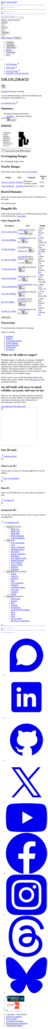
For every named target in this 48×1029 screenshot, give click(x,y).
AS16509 (21, 238)
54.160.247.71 (7, 311)
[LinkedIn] (26, 697)
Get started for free (8, 103)
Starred (10, 38)
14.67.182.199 (7, 294)
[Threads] (26, 936)
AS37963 (21, 257)
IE (45, 242)
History (4, 38)
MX (44, 282)
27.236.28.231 (7, 269)
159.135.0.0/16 (31, 172)
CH (39, 305)
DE (39, 254)
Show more (6, 317)
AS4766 (21, 267)
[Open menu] (2, 59)
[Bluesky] (26, 975)
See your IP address (11, 478)
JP (45, 289)
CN (39, 263)
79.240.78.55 (6, 249)
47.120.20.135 (7, 260)
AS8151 (21, 276)
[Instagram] (26, 895)
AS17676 (21, 285)
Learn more (21, 216)
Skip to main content (9, 2)
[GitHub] (26, 740)
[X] (26, 782)
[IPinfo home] (24, 10)
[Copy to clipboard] (3, 86)
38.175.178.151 (7, 232)
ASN (3, 118)
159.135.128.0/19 (8, 182)
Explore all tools (10, 456)
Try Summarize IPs (11, 522)
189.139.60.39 (7, 278)
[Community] (26, 655)
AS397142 (22, 230)
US (39, 235)
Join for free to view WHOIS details (17, 151)
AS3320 (21, 247)
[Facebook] (26, 853)
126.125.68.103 (7, 287)
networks (33, 380)
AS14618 (21, 309)
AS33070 (4, 91)
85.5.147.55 (6, 302)
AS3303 (21, 299)
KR (39, 272)
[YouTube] (26, 818)
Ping (15, 232)
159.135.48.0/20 (7, 186)
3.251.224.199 (7, 240)
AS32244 (19, 186)
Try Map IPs (9, 500)
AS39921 (19, 182)
